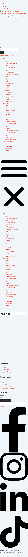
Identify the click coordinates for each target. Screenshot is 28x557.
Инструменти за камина (12, 130)
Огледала (8, 112)
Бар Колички (9, 80)
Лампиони (8, 99)
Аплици (8, 94)
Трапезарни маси (10, 67)
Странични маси (10, 71)
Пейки (7, 87)
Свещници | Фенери (11, 116)
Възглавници (9, 134)
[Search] (2, 52)
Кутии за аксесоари (11, 126)
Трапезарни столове (11, 63)
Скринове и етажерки (12, 74)
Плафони (8, 98)
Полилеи (8, 92)
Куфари (8, 81)
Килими (8, 89)
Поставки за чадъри (11, 132)
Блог (4, 152)
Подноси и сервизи (11, 123)
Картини (8, 108)
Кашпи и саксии (10, 107)
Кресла (8, 62)
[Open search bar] (0, 47)
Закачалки (9, 135)
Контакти (5, 3)
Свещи (8, 114)
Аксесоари (6, 103)
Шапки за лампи (10, 101)
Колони (8, 78)
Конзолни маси (10, 72)
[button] (14, 182)
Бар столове (9, 65)
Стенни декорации (11, 121)
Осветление (6, 90)
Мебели (5, 58)
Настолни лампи (10, 96)
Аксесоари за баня (11, 139)
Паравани (8, 128)
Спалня (8, 85)
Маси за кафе (9, 69)
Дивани (8, 60)
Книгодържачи (10, 125)
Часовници (9, 137)
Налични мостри (7, 143)
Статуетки (9, 117)
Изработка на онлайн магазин (8, 555)
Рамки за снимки (10, 110)
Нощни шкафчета (10, 83)
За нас (4, 2)
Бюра (7, 76)
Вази (7, 105)
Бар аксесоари (10, 119)
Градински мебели (8, 141)
